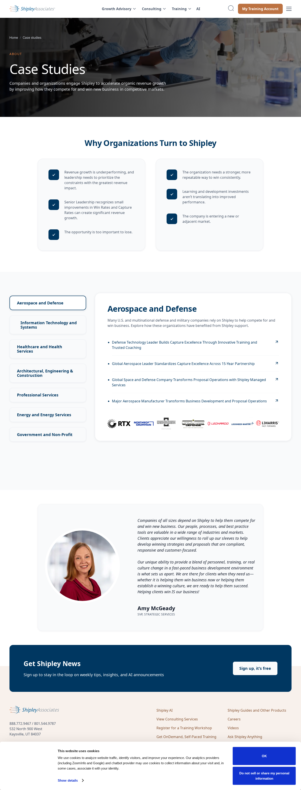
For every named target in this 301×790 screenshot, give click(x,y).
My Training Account (260, 8)
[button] (118, 9)
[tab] (47, 303)
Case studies (32, 37)
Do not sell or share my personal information (264, 775)
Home (13, 37)
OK (264, 756)
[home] (46, 8)
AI (198, 8)
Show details (68, 780)
